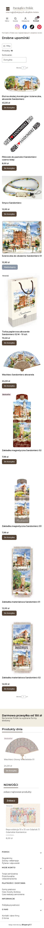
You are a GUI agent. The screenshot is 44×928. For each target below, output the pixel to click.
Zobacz (11, 800)
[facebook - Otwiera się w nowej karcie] (24, 27)
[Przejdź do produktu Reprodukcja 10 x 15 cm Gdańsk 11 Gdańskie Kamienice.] (23, 815)
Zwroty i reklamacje (10, 861)
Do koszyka (9, 107)
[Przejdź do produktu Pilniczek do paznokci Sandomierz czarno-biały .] (22, 134)
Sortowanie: (7, 55)
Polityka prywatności (11, 905)
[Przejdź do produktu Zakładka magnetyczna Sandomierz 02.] (22, 420)
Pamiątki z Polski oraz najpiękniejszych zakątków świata (22, 33)
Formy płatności (9, 889)
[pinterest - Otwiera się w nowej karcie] (39, 27)
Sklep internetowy (19, 925)
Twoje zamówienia (10, 874)
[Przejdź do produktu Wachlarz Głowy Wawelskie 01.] (22, 746)
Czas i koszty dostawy (11, 892)
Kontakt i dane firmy (10, 916)
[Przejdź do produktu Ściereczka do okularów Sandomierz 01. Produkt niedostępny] (22, 237)
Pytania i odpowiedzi (11, 863)
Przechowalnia (8, 876)
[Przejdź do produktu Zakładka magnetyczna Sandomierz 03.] (22, 496)
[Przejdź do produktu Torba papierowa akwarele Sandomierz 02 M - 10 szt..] (22, 301)
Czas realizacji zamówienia (13, 894)
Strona (18, 68)
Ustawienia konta (9, 879)
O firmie (5, 918)
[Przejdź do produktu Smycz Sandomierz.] (22, 188)
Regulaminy (7, 858)
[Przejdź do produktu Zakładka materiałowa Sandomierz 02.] (22, 647)
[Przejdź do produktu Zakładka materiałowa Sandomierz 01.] (22, 572)
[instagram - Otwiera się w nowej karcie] (17, 27)
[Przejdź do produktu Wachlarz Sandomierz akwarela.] (22, 360)
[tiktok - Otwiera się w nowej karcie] (32, 27)
